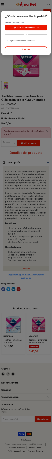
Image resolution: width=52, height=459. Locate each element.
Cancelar (26, 49)
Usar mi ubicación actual (28, 27)
